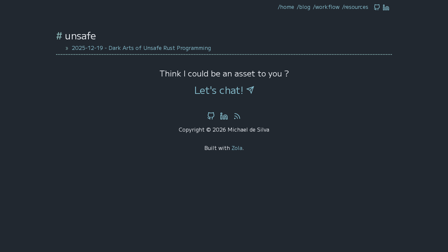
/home (286, 6)
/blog (303, 6)
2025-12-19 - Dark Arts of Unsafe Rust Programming (141, 48)
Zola (237, 148)
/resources (355, 6)
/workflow (326, 6)
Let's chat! (220, 89)
